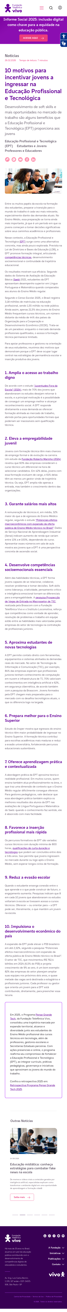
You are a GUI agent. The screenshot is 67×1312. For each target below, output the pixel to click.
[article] (33, 650)
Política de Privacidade (54, 1296)
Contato (56, 1264)
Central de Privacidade (22, 1296)
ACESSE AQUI (30, 37)
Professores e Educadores (23, 151)
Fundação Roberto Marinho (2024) (41, 459)
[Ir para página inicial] (11, 8)
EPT (22, 241)
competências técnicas (18, 257)
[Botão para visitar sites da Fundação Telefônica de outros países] (60, 8)
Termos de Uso (38, 1296)
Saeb (16, 279)
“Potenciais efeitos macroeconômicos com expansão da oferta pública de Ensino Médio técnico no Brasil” (31, 524)
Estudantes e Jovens (32, 146)
